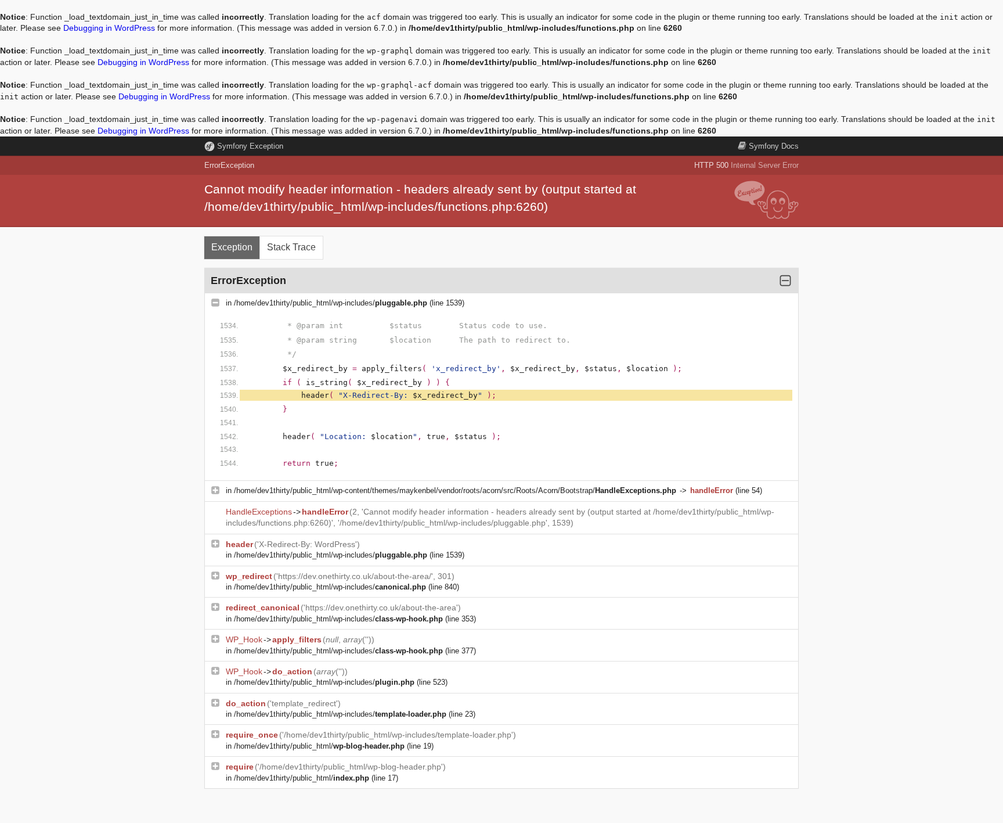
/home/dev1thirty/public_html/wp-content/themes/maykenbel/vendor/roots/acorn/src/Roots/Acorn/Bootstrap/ (455, 490)
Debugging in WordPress (109, 28)
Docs (774, 146)
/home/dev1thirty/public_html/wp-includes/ (330, 303)
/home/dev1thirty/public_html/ (319, 746)
